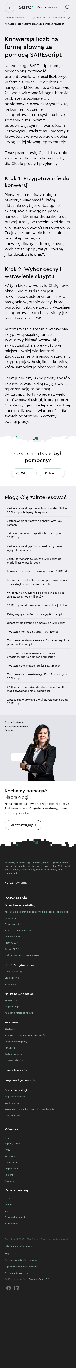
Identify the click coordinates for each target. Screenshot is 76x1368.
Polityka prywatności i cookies (21, 1259)
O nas (8, 1198)
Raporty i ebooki (13, 1143)
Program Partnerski (15, 1217)
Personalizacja (12, 1000)
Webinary (10, 1156)
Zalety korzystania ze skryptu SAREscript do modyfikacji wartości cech (34, 560)
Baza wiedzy (11, 1180)
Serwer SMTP (12, 949)
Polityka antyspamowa (16, 1273)
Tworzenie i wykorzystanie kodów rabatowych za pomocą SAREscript (38, 642)
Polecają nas (11, 1223)
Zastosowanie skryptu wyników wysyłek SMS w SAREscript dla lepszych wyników (37, 510)
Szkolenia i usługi (16, 1090)
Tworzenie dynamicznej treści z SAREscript (33, 665)
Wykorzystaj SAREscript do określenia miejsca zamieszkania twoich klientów (35, 594)
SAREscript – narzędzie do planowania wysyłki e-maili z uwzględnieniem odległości (37, 689)
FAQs (7, 1149)
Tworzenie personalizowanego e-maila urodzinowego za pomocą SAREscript (31, 655)
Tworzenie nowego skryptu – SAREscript (32, 631)
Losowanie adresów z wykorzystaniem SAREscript (38, 571)
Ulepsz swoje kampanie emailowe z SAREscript (36, 623)
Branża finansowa (16, 1070)
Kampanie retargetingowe (19, 1012)
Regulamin (10, 1253)
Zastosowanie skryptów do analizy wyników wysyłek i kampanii (34, 548)
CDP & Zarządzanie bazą (20, 965)
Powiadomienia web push (18, 930)
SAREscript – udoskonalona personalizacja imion (37, 605)
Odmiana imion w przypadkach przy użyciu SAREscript (34, 535)
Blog (7, 1137)
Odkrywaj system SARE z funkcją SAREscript (34, 614)
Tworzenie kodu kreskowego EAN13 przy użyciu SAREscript (37, 676)
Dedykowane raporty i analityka (16, 1044)
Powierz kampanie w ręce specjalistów (25, 1035)
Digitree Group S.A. (39, 1279)
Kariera (8, 1204)
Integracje (10, 983)
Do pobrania (11, 1168)
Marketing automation (19, 994)
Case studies (11, 1162)
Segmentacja (12, 1006)
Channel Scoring (14, 971)
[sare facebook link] (8, 1288)
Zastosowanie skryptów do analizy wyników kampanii (34, 522)
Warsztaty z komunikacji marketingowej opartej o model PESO (30, 1112)
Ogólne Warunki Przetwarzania (21, 1266)
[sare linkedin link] (17, 1288)
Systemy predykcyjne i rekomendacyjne (16, 1057)
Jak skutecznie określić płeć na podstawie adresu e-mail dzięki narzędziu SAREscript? (37, 582)
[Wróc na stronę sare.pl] (9, 8)
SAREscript (59, 17)
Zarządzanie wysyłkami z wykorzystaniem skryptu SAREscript (38, 701)
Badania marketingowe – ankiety (22, 955)
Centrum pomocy (14, 17)
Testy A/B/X (11, 942)
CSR (7, 1210)
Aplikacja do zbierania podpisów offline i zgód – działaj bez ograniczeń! (36, 914)
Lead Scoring (12, 977)
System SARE (38, 17)
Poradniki (10, 1174)
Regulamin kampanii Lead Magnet (15, 1099)
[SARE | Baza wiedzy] (26, 8)
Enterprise (11, 1022)
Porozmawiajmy (21, 825)
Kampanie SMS (12, 936)
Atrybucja (10, 1029)
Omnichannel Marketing (20, 905)
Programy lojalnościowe (20, 1080)
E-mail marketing (14, 924)
